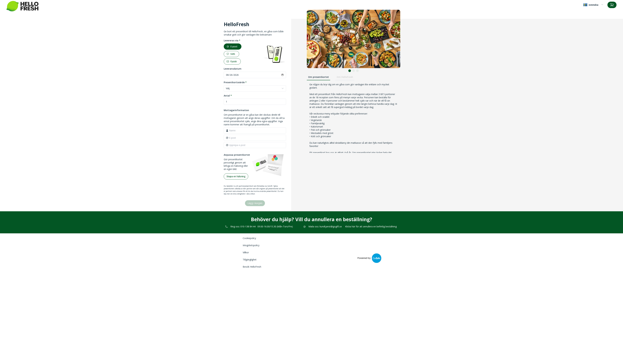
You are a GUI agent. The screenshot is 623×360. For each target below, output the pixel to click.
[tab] (318, 77)
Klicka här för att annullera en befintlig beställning (371, 226)
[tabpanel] (353, 133)
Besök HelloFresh (252, 266)
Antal (228, 95)
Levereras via (232, 40)
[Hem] (22, 6)
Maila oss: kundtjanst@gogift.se (325, 226)
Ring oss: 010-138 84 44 (243, 226)
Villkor (246, 252)
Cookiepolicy (249, 238)
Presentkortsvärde (235, 82)
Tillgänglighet (250, 259)
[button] (349, 70)
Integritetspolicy (251, 245)
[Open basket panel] (612, 5)
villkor (252, 194)
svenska (593, 4)
